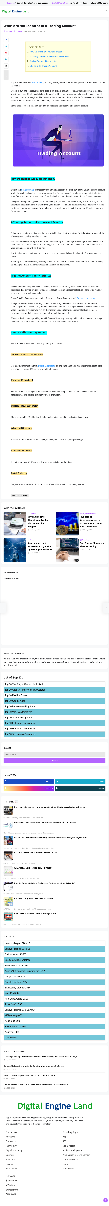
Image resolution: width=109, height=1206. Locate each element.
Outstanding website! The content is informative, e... (33, 1075)
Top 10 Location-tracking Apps (20, 706)
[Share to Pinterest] (6, 52)
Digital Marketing (57, 3)
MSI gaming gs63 (13, 1015)
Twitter (11, 1185)
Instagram (13, 1189)
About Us (10, 1136)
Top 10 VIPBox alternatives (18, 712)
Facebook (12, 1180)
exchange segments (47, 366)
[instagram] (6, 788)
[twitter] (57, 781)
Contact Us (11, 1141)
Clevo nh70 (10, 1037)
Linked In (12, 1194)
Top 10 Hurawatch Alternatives (20, 728)
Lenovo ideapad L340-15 (17, 949)
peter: (6, 1075)
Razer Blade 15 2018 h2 (17, 1026)
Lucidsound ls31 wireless (17, 960)
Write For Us (12, 1168)
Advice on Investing (86, 298)
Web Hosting (69, 1168)
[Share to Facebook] (6, 39)
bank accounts (27, 190)
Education (10, 1159)
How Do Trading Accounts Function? (46, 51)
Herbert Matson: (11, 1066)
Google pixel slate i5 (15, 976)
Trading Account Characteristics (44, 61)
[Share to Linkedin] (6, 59)
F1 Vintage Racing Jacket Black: (18, 1056)
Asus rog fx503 (12, 1021)
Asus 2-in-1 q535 (13, 1004)
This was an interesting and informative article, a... (56, 1056)
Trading (19, 31)
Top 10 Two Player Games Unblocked (24, 684)
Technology (11, 1145)
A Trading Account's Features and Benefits (49, 56)
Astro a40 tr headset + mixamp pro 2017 (25, 971)
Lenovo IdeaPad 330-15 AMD (20, 1010)
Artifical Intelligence (72, 1150)
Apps (65, 1136)
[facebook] (5, 781)
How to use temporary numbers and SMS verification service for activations (50, 807)
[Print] (6, 66)
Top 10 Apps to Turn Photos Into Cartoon (25, 690)
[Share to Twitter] (6, 46)
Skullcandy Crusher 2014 (17, 987)
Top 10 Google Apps (15, 701)
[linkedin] (57, 788)
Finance (9, 31)
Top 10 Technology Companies (20, 734)
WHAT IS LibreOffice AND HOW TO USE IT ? (33, 868)
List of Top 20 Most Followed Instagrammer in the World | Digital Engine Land (50, 837)
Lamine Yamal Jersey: (14, 1084)
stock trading (38, 82)
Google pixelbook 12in (16, 982)
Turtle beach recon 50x (16, 965)
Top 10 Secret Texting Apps (18, 717)
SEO (65, 1141)
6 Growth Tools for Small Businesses (28, 3)
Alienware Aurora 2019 (16, 999)
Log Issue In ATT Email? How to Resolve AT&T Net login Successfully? (46, 822)
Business (8, 3)
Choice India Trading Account (43, 66)
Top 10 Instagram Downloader (20, 723)
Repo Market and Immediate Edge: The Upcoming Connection (40, 546)
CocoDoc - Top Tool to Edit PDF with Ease (33, 898)
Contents (35, 46)
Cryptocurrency (89, 513)
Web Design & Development (76, 1154)
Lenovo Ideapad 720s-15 (17, 943)
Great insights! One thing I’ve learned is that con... (41, 1066)
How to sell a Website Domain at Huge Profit (35, 913)
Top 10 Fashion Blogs (16, 695)
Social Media (69, 1145)
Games (66, 1163)
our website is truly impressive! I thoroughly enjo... (47, 1084)
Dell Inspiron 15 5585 (15, 954)
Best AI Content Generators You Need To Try (35, 853)
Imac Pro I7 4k (12, 993)
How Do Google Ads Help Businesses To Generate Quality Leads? (44, 883)
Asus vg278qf (12, 1032)
